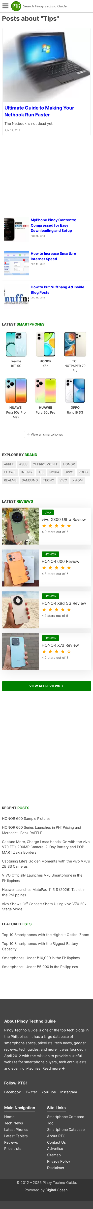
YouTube (48, 1092)
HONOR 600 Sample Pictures (26, 818)
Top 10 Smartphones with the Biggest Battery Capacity (40, 946)
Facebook (12, 1092)
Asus (23, 464)
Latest (23, 324)
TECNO (48, 480)
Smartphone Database (66, 1129)
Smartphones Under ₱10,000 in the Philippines (41, 958)
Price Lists (12, 1148)
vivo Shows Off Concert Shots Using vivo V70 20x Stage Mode (44, 906)
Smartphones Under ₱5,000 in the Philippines (40, 967)
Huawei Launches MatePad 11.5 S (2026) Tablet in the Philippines (43, 892)
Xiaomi (77, 480)
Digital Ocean (56, 1190)
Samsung (30, 480)
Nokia (54, 472)
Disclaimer (55, 1168)
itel (41, 472)
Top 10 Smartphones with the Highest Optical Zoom (45, 935)
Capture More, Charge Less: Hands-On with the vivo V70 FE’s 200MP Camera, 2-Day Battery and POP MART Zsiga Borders (46, 847)
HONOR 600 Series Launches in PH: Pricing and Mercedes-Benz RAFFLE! (41, 830)
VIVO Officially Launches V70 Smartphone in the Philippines (42, 878)
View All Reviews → (46, 686)
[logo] (16, 6)
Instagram (68, 1092)
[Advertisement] (46, 751)
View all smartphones (45, 434)
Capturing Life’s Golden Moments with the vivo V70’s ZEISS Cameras (46, 864)
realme (10, 480)
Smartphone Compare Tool (65, 1120)
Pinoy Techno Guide (36, 1021)
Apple (9, 464)
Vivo (63, 480)
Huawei (10, 472)
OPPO (68, 472)
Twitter (31, 1092)
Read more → (53, 1068)
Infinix (26, 472)
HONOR (69, 464)
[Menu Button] (5, 6)
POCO (83, 472)
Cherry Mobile (45, 464)
